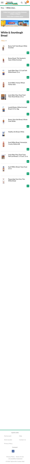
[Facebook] (13, 451)
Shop (2, 8)
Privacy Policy (8, 443)
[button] (14, 23)
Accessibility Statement (15, 458)
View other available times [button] (15, 16)
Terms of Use (20, 456)
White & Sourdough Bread (14, 8)
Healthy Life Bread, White (16, 132)
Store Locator (8, 439)
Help (20, 436)
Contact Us (22, 439)
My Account (7, 436)
